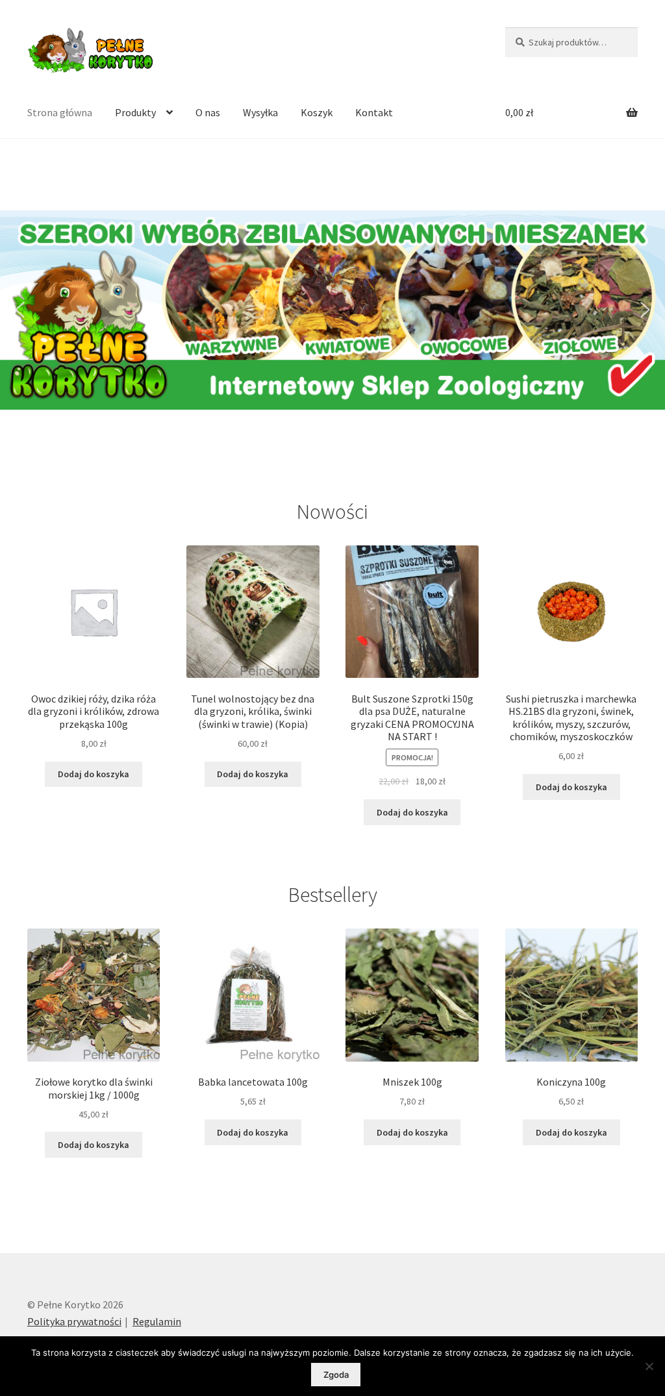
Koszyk (316, 112)
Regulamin (156, 1321)
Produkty (135, 112)
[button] (19, 309)
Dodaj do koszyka (93, 774)
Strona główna (59, 112)
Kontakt (374, 112)
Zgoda (336, 1374)
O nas (207, 112)
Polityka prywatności (74, 1321)
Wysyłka (260, 112)
